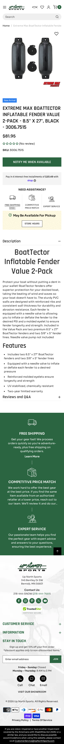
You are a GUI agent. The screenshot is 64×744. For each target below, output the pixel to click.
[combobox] (32, 17)
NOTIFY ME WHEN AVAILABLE (32, 162)
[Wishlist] (56, 33)
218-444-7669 (41, 593)
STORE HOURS (32, 223)
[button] (10, 143)
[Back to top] (57, 551)
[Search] (57, 16)
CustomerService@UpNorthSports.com (34, 741)
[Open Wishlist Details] (42, 7)
